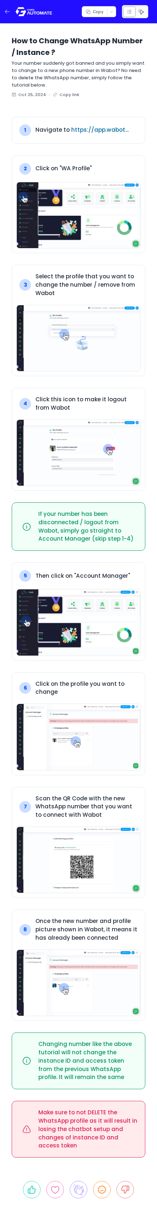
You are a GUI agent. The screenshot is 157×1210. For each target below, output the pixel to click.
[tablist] (135, 11)
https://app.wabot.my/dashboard (100, 130)
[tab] (129, 12)
